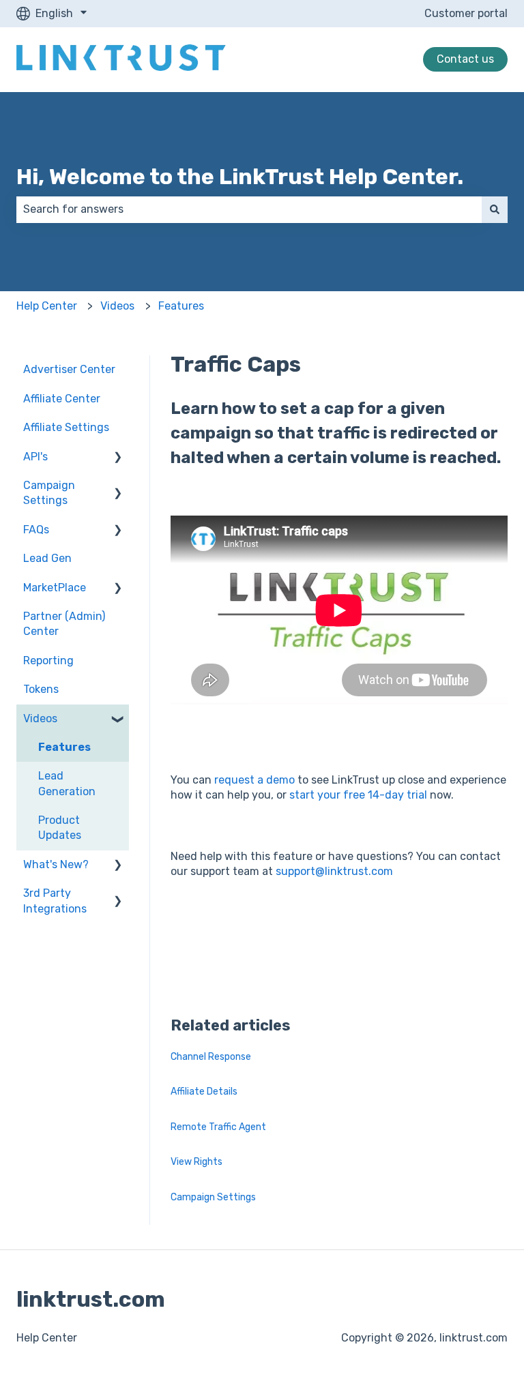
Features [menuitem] (64, 747)
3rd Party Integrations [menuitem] (55, 901)
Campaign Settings (213, 1197)
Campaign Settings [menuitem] (49, 493)
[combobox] (249, 209)
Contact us (465, 59)
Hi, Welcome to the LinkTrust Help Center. (239, 177)
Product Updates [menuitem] (59, 828)
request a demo (253, 779)
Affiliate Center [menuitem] (61, 398)
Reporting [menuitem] (48, 660)
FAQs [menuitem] (36, 529)
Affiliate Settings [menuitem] (66, 427)
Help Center (46, 305)
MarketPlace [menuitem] (54, 587)
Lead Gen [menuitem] (47, 558)
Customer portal (466, 13)
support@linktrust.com (334, 871)
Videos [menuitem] (40, 718)
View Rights (196, 1162)
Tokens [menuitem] (41, 689)
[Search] (495, 209)
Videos (117, 305)
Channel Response (211, 1057)
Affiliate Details (204, 1091)
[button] (118, 458)
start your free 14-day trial (357, 794)
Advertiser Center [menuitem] (69, 369)
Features (181, 305)
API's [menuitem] (35, 456)
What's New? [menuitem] (56, 864)
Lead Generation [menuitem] (67, 783)
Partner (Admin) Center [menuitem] (64, 624)
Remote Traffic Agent (218, 1127)
